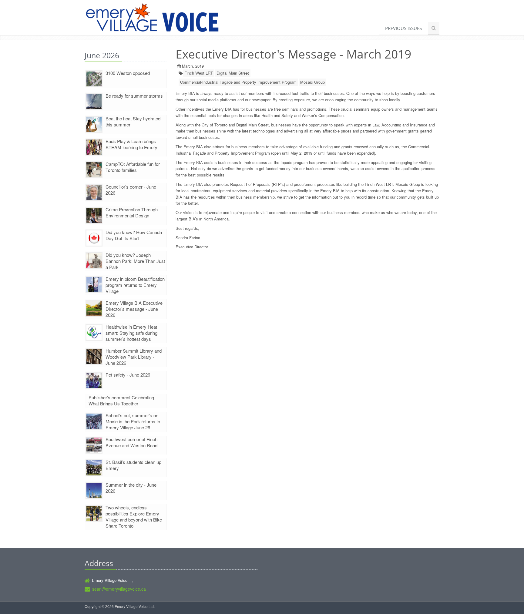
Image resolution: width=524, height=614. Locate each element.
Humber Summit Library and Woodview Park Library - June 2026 (134, 356)
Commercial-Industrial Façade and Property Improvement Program (238, 82)
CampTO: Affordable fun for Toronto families (133, 167)
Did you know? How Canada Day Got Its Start (134, 235)
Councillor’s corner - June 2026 (131, 189)
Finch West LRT (198, 73)
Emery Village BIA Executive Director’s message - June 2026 (134, 309)
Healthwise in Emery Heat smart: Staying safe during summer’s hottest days (131, 333)
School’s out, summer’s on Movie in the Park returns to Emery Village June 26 (133, 421)
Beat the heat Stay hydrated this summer (133, 121)
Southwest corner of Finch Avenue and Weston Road (131, 442)
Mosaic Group (312, 82)
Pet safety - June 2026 (128, 374)
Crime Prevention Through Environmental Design (132, 212)
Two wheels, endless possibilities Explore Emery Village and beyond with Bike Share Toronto (134, 516)
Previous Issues (403, 28)
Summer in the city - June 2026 (131, 487)
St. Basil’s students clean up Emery (133, 465)
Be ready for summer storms (134, 95)
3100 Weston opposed (128, 73)
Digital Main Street (233, 73)
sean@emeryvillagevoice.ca (119, 589)
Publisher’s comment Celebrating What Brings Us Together (121, 400)
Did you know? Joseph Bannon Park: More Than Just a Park (135, 261)
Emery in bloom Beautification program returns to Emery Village (135, 285)
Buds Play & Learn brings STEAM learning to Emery (131, 144)
